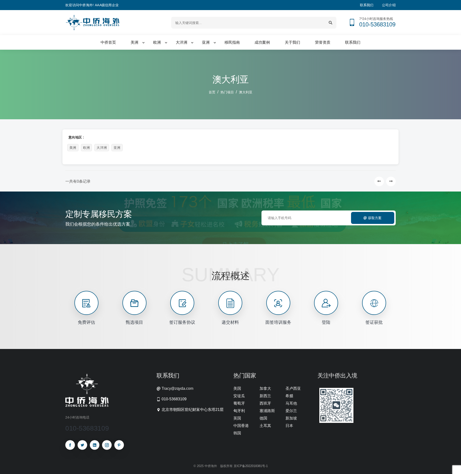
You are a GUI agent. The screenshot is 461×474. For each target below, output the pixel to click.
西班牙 (265, 403)
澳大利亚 (245, 92)
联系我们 (367, 5)
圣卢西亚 (293, 388)
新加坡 (291, 418)
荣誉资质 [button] (322, 42)
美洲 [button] (134, 42)
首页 (212, 92)
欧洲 (86, 148)
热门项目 (227, 92)
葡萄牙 (239, 403)
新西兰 (265, 396)
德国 (263, 418)
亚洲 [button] (206, 42)
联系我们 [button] (352, 42)
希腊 (289, 396)
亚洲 (117, 148)
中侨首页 (108, 42)
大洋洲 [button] (181, 42)
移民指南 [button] (232, 42)
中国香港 (241, 426)
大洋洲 (102, 148)
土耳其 (265, 426)
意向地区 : (76, 137)
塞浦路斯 (267, 411)
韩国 (237, 433)
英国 (237, 418)
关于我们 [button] (292, 42)
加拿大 (265, 388)
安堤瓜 (239, 396)
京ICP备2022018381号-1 (251, 466)
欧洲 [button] (157, 42)
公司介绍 (389, 5)
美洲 (72, 148)
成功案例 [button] (262, 42)
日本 (289, 426)
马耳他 (291, 403)
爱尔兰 (291, 411)
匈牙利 (239, 411)
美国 (237, 388)
